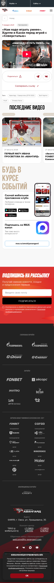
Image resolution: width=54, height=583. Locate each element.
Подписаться (27, 301)
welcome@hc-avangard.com (27, 539)
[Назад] (4, 18)
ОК (27, 576)
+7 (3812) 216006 (29, 529)
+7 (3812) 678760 (44, 529)
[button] (14, 76)
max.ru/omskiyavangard (27, 243)
